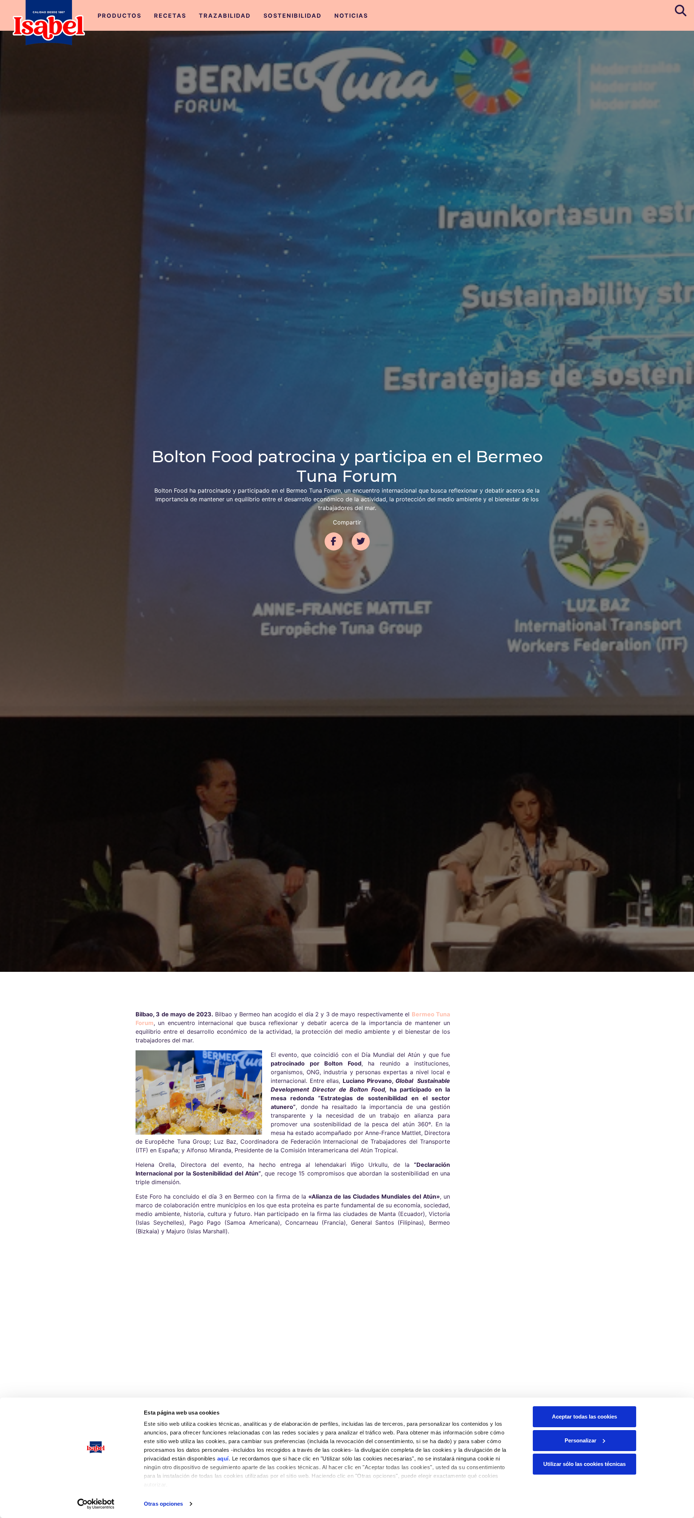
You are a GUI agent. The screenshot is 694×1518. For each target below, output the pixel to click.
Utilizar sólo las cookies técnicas (584, 1464)
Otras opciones (163, 1504)
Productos (119, 15)
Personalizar (580, 1440)
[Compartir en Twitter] (361, 541)
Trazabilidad (225, 15)
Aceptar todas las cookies (584, 1416)
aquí (223, 1458)
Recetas (170, 15)
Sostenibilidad (293, 15)
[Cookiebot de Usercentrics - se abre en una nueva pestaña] (96, 1503)
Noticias (351, 15)
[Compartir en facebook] (334, 541)
